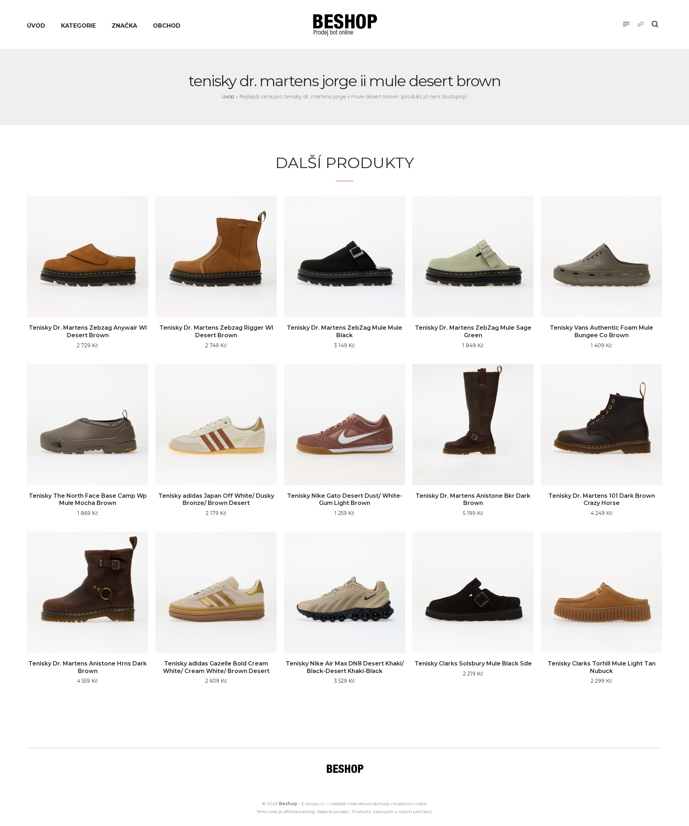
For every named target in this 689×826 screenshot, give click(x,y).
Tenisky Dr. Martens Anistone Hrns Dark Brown (87, 667)
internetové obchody (368, 803)
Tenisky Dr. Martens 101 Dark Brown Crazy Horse (601, 499)
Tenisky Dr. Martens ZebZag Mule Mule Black (344, 331)
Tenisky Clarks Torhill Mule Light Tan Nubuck (602, 667)
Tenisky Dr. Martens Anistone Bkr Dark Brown (473, 499)
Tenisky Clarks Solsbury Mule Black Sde (473, 663)
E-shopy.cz (312, 803)
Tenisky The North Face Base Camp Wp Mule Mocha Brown (88, 499)
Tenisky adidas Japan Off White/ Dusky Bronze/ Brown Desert (216, 499)
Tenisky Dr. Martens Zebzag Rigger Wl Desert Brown (216, 331)
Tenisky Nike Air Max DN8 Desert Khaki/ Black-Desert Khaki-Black (345, 667)
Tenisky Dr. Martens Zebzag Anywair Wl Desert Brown (88, 331)
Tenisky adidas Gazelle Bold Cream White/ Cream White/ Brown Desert (216, 667)
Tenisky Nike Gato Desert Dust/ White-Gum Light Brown (344, 499)
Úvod (228, 96)
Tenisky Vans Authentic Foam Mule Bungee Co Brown (601, 331)
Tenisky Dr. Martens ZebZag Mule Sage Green (473, 331)
